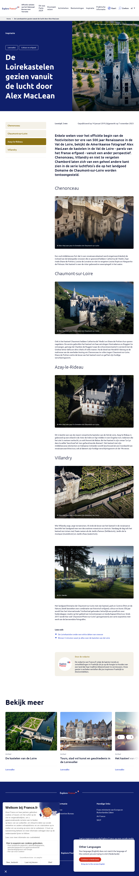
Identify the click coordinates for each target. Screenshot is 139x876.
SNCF (99, 820)
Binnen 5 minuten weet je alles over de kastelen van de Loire (84, 638)
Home (9, 19)
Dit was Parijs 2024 (42, 8)
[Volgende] (130, 737)
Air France (101, 816)
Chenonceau (14, 125)
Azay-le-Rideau (15, 141)
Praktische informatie (100, 8)
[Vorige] (121, 737)
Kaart (113, 8)
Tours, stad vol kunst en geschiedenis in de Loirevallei (85, 760)
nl (131, 8)
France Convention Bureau (62, 813)
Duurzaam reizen (51, 8)
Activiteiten (63, 8)
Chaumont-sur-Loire (17, 133)
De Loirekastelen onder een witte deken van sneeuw (80, 634)
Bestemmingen (77, 8)
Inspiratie (90, 8)
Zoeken (125, 8)
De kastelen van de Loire (21, 758)
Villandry (12, 149)
